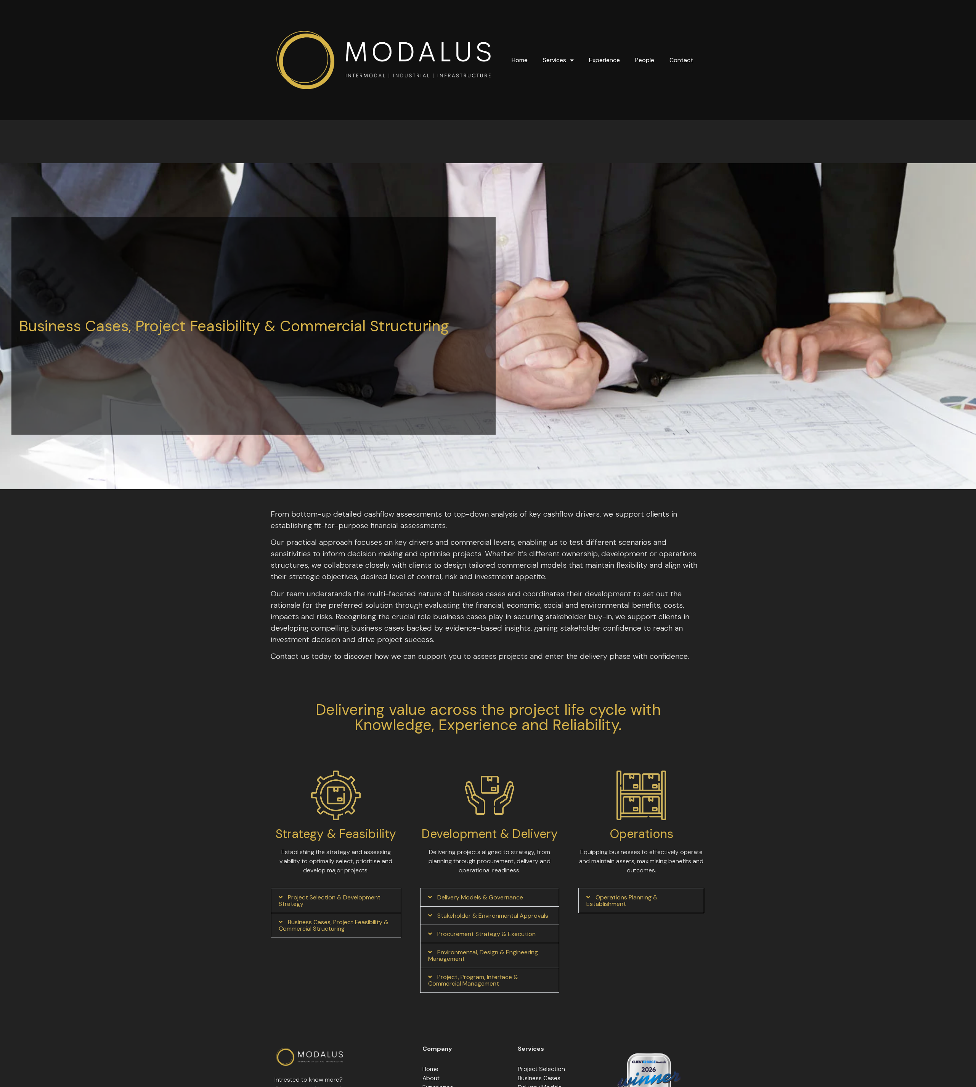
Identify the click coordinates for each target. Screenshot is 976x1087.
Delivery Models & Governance (480, 897)
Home (520, 60)
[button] (336, 900)
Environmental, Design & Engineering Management (483, 955)
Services (554, 60)
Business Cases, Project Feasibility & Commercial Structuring (333, 925)
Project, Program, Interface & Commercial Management (473, 980)
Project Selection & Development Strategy (329, 900)
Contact (681, 60)
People (644, 60)
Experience (604, 60)
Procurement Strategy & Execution (486, 934)
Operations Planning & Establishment (622, 900)
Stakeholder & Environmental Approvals (492, 916)
